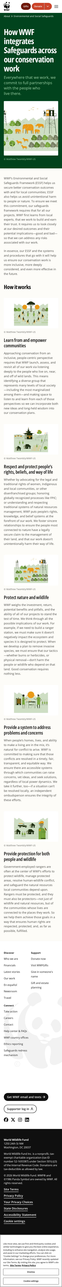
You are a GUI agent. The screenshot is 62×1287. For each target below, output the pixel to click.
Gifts (25, 6)
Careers (8, 1018)
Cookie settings (14, 1221)
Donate (38, 6)
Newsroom (10, 991)
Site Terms (11, 1189)
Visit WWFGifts (39, 965)
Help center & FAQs (15, 1031)
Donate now (38, 959)
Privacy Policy (13, 1196)
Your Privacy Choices (18, 1202)
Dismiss (31, 1271)
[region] (31, 1261)
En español (10, 985)
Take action (10, 1011)
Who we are (11, 959)
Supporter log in (18, 1109)
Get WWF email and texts (24, 1097)
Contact (8, 1024)
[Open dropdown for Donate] (48, 6)
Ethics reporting (13, 1044)
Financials (10, 965)
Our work (9, 978)
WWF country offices (16, 1037)
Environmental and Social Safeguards (34, 16)
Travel (7, 998)
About (7, 16)
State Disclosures (16, 1208)
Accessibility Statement (20, 1215)
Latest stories (12, 972)
